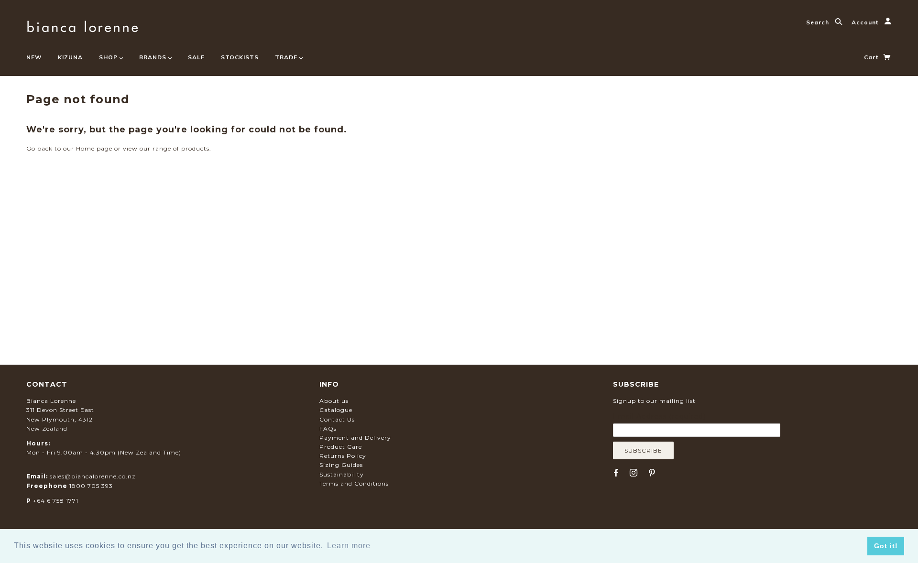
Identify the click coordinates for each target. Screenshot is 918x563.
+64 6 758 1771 (55, 500)
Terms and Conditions (354, 483)
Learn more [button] (349, 545)
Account (866, 22)
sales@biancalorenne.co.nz (93, 476)
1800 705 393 (91, 485)
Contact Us (337, 419)
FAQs (328, 428)
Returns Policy (342, 455)
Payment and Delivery (355, 437)
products (195, 148)
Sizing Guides (341, 464)
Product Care (340, 446)
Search (818, 22)
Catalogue (335, 409)
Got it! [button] (886, 546)
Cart (872, 57)
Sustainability (341, 474)
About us (334, 400)
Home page (94, 148)
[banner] (82, 25)
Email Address (659, 416)
